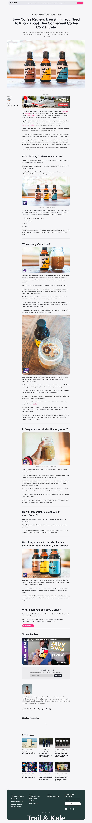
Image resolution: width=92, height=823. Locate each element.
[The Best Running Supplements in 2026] (29, 773)
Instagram (65, 111)
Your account (33, 803)
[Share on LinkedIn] (14, 106)
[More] (64, 3)
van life (35, 404)
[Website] (35, 708)
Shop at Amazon (27, 625)
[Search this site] (75, 3)
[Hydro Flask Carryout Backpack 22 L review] (29, 749)
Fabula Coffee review (28, 125)
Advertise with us (17, 801)
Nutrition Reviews (50, 14)
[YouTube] (46, 708)
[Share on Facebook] (11, 106)
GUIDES (37, 3)
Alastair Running (53, 796)
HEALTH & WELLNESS (46, 3)
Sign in (31, 801)
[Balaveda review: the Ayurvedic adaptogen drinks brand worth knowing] (62, 773)
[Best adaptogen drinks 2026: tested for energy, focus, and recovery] (46, 773)
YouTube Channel (17, 796)
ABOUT (60, 3)
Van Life (59, 14)
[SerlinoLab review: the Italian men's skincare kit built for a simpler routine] (46, 749)
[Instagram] (50, 708)
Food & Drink (34, 14)
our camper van (32, 115)
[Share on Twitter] (8, 106)
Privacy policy (16, 807)
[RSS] (73, 808)
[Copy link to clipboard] (17, 106)
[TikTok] (42, 708)
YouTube (27, 113)
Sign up (80, 3)
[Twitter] (38, 708)
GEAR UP (30, 3)
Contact (14, 799)
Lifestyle (41, 14)
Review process (16, 804)
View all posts (28, 708)
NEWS (55, 3)
